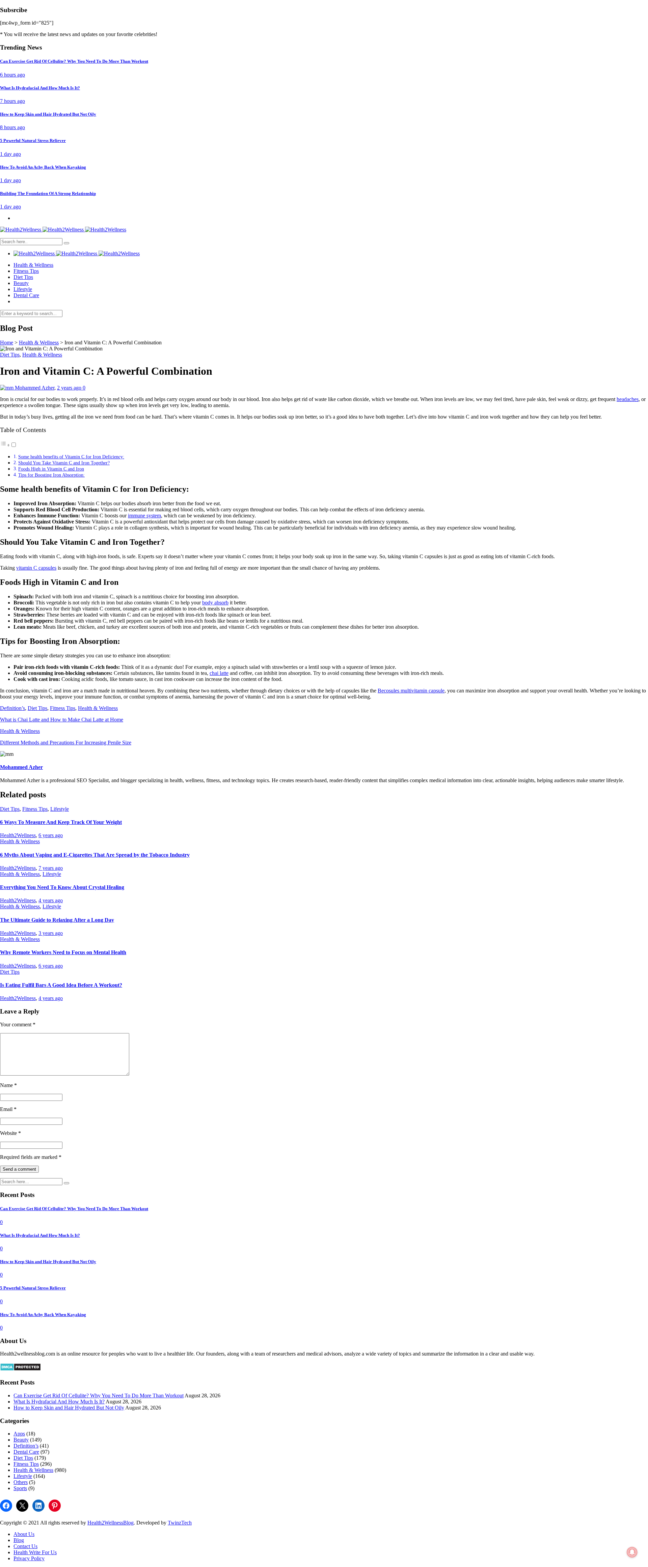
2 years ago (70, 388)
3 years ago (50, 933)
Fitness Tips (26, 271)
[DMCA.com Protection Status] (20, 1369)
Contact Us (25, 1546)
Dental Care (26, 295)
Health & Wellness (33, 265)
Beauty (21, 283)
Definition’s (12, 708)
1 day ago (10, 154)
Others (21, 1482)
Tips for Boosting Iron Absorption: (51, 475)
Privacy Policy (29, 1558)
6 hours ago (12, 75)
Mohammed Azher (34, 388)
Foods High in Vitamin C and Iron (51, 469)
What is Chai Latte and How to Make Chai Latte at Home (61, 719)
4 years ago (50, 900)
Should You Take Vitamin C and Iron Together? (64, 462)
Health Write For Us (35, 1552)
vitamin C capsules (36, 568)
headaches (628, 399)
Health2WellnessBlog (110, 1523)
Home (6, 342)
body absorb (215, 602)
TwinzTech (180, 1523)
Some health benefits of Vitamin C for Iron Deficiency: (71, 456)
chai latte (219, 673)
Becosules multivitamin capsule (411, 690)
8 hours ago (12, 127)
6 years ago (50, 835)
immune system (144, 515)
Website (10, 1133)
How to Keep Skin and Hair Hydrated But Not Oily (69, 1408)
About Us (24, 1534)
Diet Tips (23, 277)
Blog (19, 1540)
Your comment (17, 1024)
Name (8, 1085)
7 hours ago (12, 101)
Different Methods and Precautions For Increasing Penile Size (65, 742)
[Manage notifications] (632, 1552)
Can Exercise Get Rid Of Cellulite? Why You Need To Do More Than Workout (99, 1395)
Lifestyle (23, 289)
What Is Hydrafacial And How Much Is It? (59, 1401)
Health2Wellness (18, 835)
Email (8, 1109)
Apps (19, 1433)
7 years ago (50, 868)
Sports (20, 1488)
